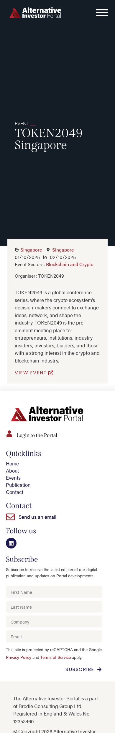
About (12, 470)
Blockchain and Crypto (69, 264)
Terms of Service (55, 657)
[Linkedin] (11, 543)
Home (12, 463)
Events (13, 478)
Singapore (31, 249)
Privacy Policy (18, 657)
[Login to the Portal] (9, 433)
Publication (18, 485)
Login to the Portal (37, 435)
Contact (14, 492)
